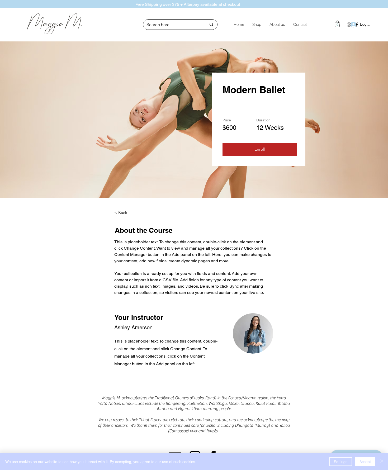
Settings (340, 461)
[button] (337, 24)
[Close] (381, 461)
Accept (365, 461)
